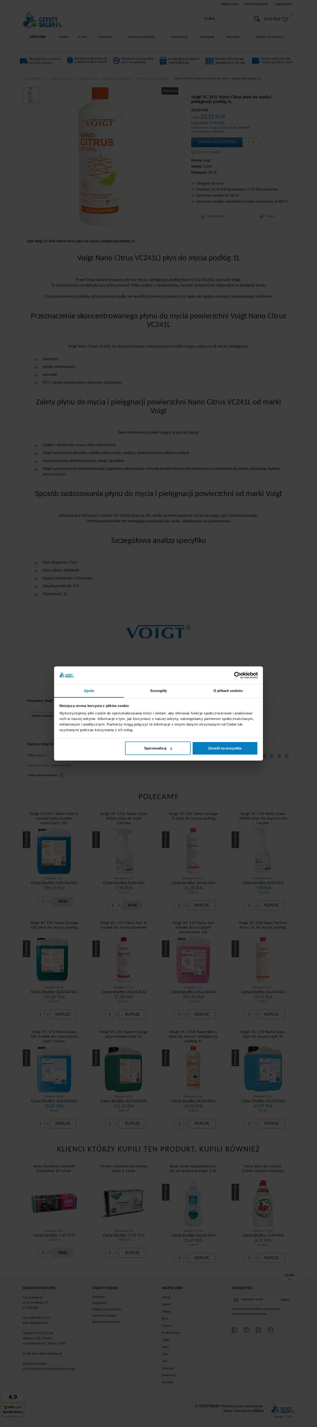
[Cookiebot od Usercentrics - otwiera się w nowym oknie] (237, 675)
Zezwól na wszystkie (225, 748)
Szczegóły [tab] (158, 691)
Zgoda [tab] (89, 691)
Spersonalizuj (155, 748)
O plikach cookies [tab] (228, 691)
